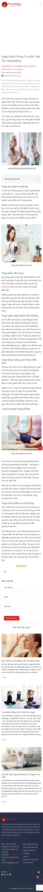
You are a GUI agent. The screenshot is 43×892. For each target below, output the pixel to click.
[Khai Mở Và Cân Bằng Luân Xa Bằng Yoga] (22, 645)
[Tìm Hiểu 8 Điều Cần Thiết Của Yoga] (22, 697)
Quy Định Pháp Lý (29, 850)
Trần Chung (17, 76)
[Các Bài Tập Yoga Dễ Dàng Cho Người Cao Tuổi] (22, 759)
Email (6, 597)
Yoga (4, 571)
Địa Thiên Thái (14, 855)
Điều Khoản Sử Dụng (30, 844)
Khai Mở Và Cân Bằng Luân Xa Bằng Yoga (21, 660)
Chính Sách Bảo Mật (30, 847)
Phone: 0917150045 (30, 859)
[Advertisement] (21, 30)
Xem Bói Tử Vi (28, 863)
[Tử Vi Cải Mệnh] (12, 4)
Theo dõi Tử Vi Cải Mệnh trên (14, 66)
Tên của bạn (8, 587)
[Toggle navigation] (39, 4)
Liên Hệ (26, 856)
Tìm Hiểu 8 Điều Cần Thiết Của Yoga (18, 712)
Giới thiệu (26, 853)
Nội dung (7, 606)
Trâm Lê (10, 69)
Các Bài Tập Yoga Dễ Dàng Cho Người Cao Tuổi (21, 775)
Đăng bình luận (11, 618)
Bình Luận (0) (7, 581)
